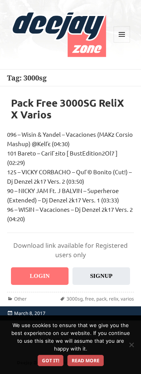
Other (20, 298)
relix (113, 298)
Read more (85, 360)
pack (101, 298)
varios (127, 298)
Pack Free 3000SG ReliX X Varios (67, 108)
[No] (131, 345)
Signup (101, 276)
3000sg (75, 298)
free (89, 298)
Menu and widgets (122, 42)
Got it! (50, 360)
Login (40, 276)
